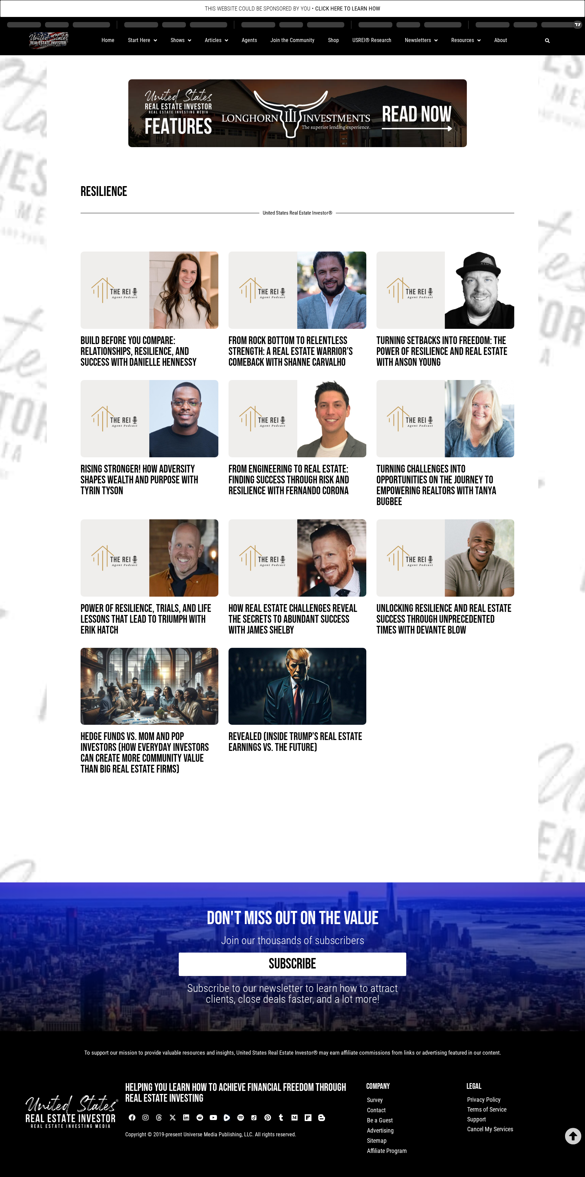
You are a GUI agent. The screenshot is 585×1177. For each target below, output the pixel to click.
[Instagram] (145, 1117)
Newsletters (418, 40)
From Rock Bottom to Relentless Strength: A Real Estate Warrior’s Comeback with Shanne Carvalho (291, 351)
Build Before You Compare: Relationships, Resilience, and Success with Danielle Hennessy (139, 351)
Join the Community (292, 40)
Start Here (139, 40)
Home (108, 40)
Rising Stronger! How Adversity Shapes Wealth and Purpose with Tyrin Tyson (139, 480)
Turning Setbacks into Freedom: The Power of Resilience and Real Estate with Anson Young (441, 351)
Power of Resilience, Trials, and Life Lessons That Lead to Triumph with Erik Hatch (146, 619)
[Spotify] (240, 1117)
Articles (213, 40)
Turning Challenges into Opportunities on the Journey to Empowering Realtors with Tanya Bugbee (436, 485)
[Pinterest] (267, 1117)
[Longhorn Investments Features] (297, 145)
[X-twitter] (172, 1117)
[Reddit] (200, 1117)
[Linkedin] (186, 1117)
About (500, 40)
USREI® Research (371, 40)
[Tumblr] (281, 1117)
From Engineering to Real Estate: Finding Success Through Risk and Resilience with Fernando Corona (289, 480)
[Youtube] (213, 1117)
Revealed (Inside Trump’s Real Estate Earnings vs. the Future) (295, 742)
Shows (178, 40)
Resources (462, 40)
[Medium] (294, 1117)
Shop (333, 40)
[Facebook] (132, 1117)
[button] (547, 41)
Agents (249, 40)
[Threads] (159, 1117)
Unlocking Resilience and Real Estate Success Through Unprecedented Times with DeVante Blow (444, 619)
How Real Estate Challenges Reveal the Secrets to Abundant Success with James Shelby (293, 619)
